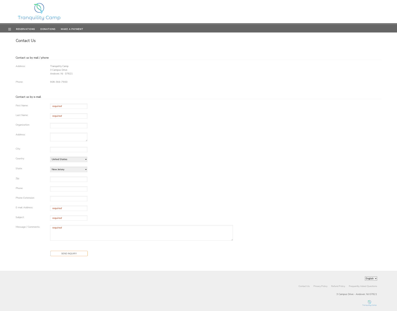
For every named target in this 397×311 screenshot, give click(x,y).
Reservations (25, 29)
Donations (48, 29)
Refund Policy (338, 286)
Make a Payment (72, 29)
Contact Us (304, 286)
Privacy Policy (320, 286)
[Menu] (12, 29)
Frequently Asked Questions (363, 286)
